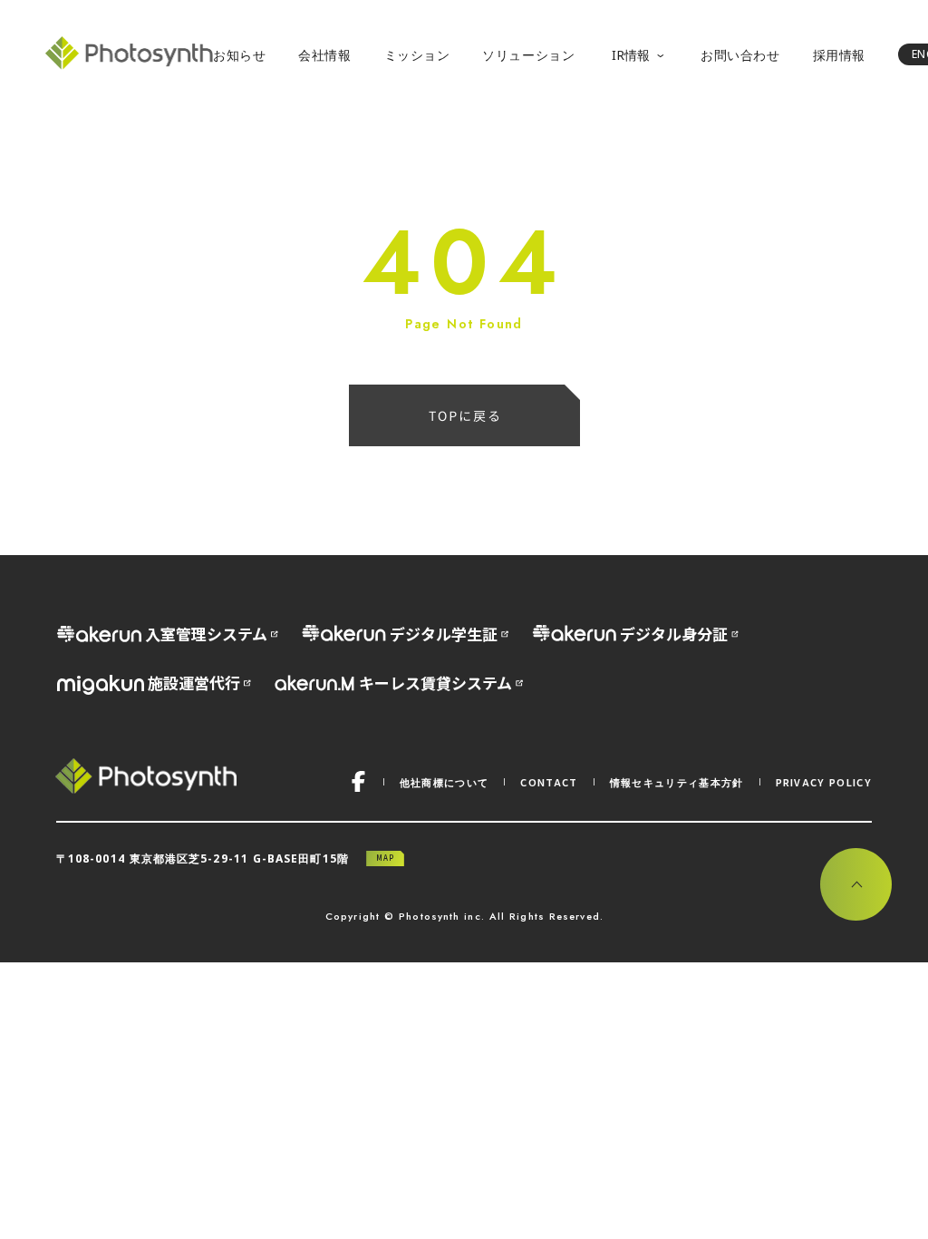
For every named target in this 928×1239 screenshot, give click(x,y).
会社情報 (324, 54)
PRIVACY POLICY (824, 782)
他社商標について (444, 782)
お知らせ (239, 54)
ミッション (417, 54)
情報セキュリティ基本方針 (677, 782)
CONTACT (548, 782)
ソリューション (528, 54)
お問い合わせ (740, 54)
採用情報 (839, 54)
